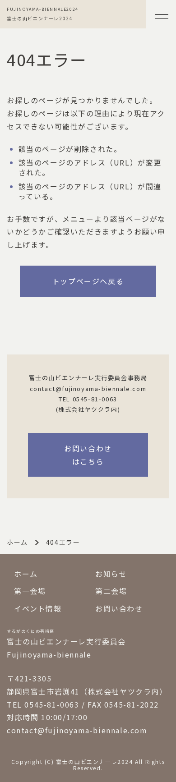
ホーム (17, 542)
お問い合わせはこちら (88, 455)
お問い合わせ (119, 608)
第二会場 (111, 590)
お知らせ (111, 573)
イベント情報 (38, 608)
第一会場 (30, 590)
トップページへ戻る (88, 281)
